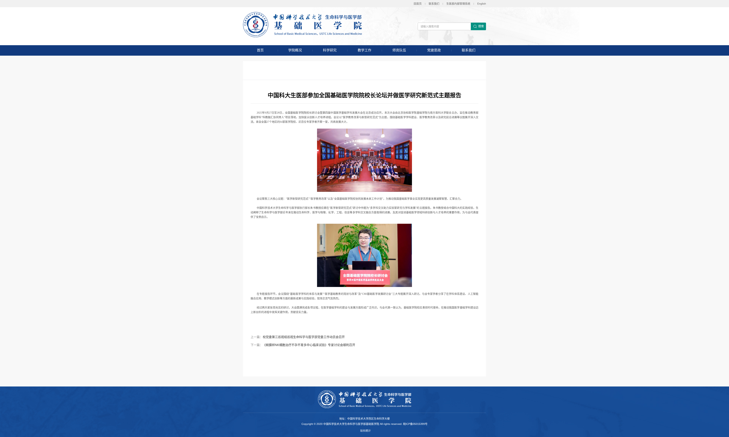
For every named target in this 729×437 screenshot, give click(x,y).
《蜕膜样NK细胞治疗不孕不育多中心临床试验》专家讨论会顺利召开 (309, 345)
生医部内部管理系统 (458, 3)
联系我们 (434, 3)
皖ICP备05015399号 (415, 423)
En (481, 3)
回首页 (418, 3)
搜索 (481, 26)
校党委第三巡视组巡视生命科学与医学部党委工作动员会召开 (304, 337)
